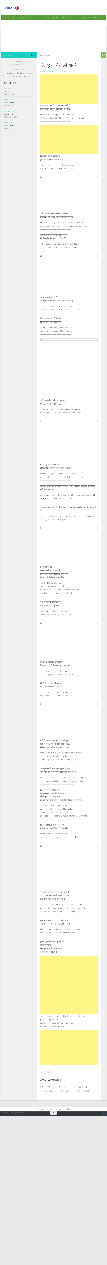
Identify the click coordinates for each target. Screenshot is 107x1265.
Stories (55, 17)
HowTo (82, 17)
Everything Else (94, 17)
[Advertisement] (53, 34)
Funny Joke (9, 125)
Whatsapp (73, 17)
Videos (63, 17)
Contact (50, 1109)
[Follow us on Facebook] (32, 55)
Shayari (47, 17)
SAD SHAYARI (45, 1087)
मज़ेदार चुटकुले (9, 114)
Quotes (38, 17)
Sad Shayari (45, 55)
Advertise (39, 1109)
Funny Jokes (9, 100)
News (29, 17)
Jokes (14, 17)
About (68, 1109)
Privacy (59, 1109)
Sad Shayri (63, 1087)
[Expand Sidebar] (103, 55)
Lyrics (21, 17)
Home (6, 17)
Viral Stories (47, 71)
